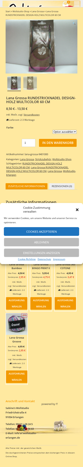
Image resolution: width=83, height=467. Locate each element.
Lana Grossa (37, 11)
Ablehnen (41, 242)
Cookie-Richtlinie (27, 259)
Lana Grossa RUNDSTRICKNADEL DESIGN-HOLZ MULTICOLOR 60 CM (37, 169)
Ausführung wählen (17, 303)
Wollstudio (69, 171)
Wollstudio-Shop (21, 11)
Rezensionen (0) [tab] (62, 186)
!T (57, 404)
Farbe (9, 127)
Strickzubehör (43, 159)
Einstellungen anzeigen (41, 253)
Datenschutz (44, 259)
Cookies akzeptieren (41, 232)
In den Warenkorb (58, 143)
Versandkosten (32, 114)
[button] (77, 210)
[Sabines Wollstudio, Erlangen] (22, 4)
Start (8, 11)
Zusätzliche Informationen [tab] (26, 186)
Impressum (59, 259)
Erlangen (11, 175)
